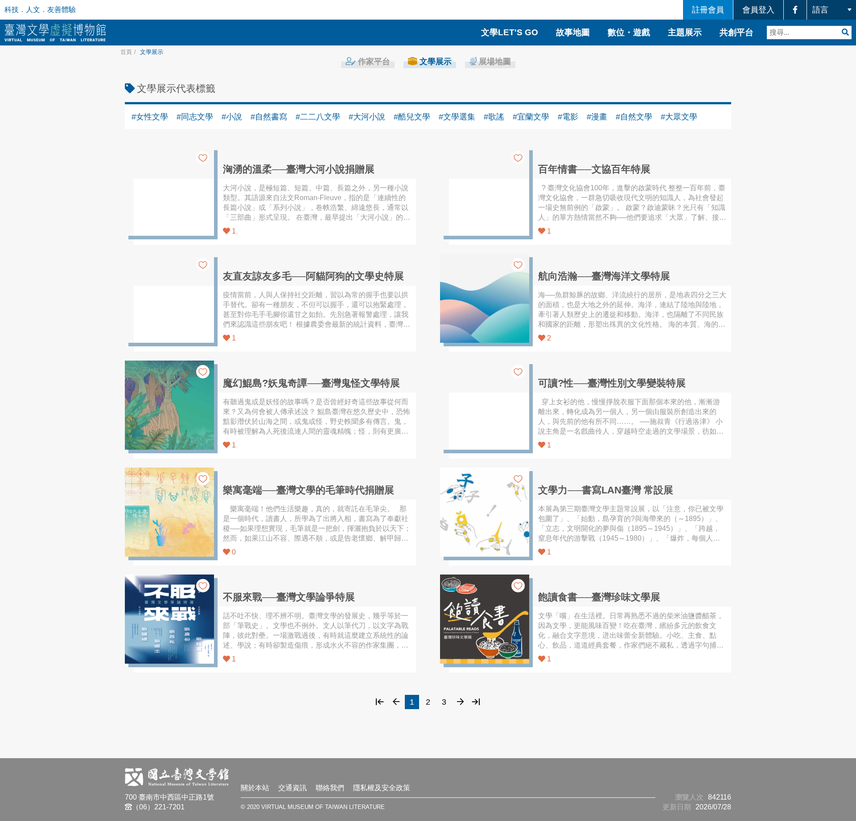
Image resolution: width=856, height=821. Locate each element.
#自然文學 (634, 116)
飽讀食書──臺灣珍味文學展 (599, 597)
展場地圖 (494, 61)
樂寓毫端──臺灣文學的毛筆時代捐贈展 (308, 490)
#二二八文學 (318, 116)
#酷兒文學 (412, 116)
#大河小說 (367, 116)
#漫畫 (597, 116)
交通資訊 (292, 788)
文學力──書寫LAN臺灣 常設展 (605, 490)
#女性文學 (150, 116)
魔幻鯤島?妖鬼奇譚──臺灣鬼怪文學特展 (311, 383)
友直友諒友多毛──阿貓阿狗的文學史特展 (313, 276)
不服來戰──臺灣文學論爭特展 (289, 597)
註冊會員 (708, 9)
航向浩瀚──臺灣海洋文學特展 (604, 276)
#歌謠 (494, 116)
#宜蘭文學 (531, 116)
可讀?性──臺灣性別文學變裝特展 (612, 383)
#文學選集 (457, 116)
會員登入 (758, 9)
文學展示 (434, 61)
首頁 (126, 52)
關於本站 (255, 788)
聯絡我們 (330, 788)
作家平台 (373, 61)
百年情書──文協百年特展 (594, 169)
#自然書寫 (269, 116)
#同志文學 (195, 116)
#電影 (568, 116)
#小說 (232, 116)
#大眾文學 (679, 116)
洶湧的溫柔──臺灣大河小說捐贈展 (298, 169)
